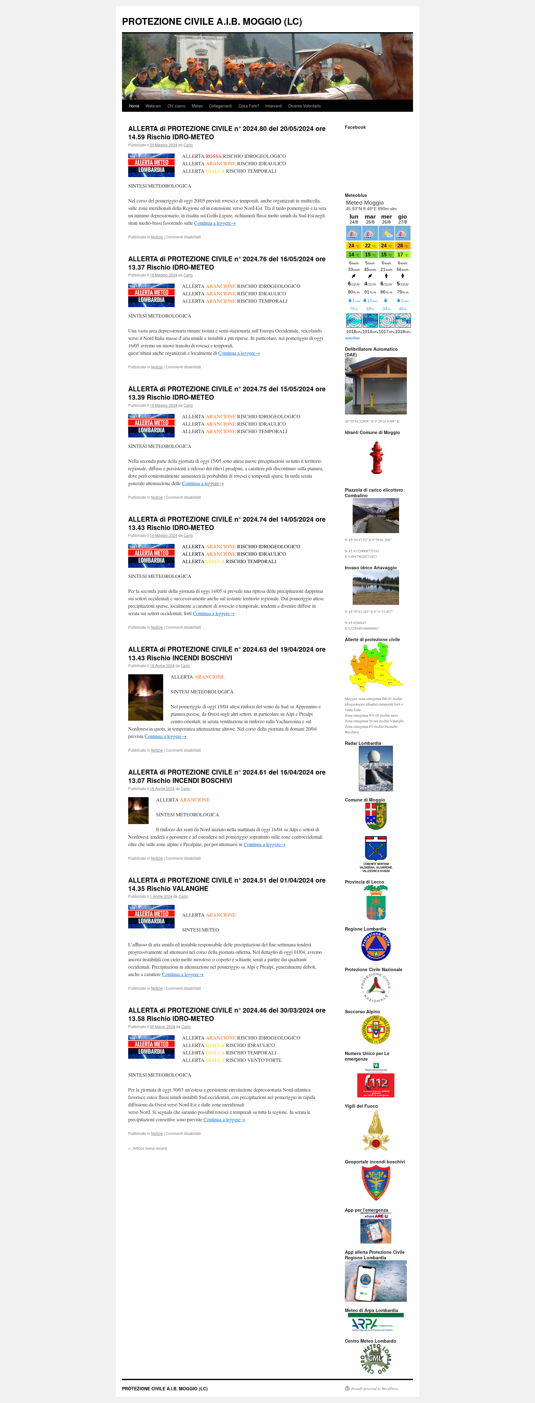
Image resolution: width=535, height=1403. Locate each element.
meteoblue (352, 337)
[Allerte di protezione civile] (376, 667)
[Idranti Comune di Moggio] (376, 458)
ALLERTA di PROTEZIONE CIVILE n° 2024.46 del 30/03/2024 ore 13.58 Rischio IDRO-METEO (227, 1014)
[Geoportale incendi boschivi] (376, 1183)
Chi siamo (176, 106)
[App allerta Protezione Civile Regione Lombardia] (376, 1280)
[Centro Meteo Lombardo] (376, 1359)
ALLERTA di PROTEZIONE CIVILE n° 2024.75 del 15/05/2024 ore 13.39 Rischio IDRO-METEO (227, 393)
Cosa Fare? (248, 106)
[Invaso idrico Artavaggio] (376, 587)
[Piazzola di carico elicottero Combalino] (376, 515)
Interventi (273, 106)
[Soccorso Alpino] (376, 1029)
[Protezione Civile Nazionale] (376, 987)
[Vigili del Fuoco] (376, 1131)
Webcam (153, 106)
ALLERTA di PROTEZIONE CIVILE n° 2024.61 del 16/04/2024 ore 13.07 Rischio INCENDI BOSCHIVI (227, 776)
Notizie (157, 236)
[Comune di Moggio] (376, 816)
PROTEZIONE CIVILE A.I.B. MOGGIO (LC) (212, 21)
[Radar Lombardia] (376, 768)
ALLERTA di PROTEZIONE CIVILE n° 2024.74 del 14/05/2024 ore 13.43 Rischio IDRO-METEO (227, 523)
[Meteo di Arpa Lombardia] (376, 1322)
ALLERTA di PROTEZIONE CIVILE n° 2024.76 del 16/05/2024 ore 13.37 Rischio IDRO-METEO (227, 262)
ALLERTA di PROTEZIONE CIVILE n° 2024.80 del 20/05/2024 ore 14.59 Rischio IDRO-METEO (227, 132)
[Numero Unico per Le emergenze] (376, 1079)
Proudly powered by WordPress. (375, 1388)
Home (134, 106)
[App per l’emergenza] (376, 1228)
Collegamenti (220, 106)
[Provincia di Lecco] (376, 902)
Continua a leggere (215, 222)
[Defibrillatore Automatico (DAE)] (376, 386)
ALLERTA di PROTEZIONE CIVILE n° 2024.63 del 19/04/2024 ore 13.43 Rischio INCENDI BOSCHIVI (227, 653)
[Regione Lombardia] (376, 946)
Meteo (197, 106)
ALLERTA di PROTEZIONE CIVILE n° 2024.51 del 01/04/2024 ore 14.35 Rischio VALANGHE (227, 884)
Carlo (188, 144)
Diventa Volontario (304, 106)
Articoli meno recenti (147, 1148)
